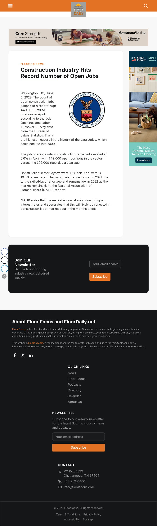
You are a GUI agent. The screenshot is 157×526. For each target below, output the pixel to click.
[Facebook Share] (4, 251)
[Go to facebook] (14, 354)
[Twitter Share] (4, 260)
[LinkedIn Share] (4, 268)
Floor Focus (18, 329)
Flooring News (32, 64)
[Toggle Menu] (10, 5)
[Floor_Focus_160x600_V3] (78, 37)
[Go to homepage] (78, 9)
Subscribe (100, 277)
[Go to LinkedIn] (30, 354)
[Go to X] (22, 354)
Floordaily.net (35, 343)
